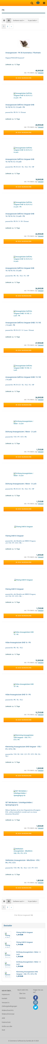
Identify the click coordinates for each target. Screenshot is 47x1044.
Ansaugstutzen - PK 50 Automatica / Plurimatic (23, 53)
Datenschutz (6, 1022)
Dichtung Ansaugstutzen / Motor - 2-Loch (20, 432)
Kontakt (4, 998)
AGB (3, 1018)
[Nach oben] (40, 1040)
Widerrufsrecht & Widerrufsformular (8, 1012)
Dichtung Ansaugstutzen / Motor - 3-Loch (20, 484)
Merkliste (22, 998)
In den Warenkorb (23, 78)
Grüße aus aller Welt (7, 1028)
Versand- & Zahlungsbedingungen (8, 1004)
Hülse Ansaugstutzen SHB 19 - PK (18, 695)
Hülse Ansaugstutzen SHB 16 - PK (18, 642)
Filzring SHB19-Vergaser (14, 589)
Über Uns (22, 993)
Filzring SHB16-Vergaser (14, 536)
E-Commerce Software (16, 1041)
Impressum (6, 994)
